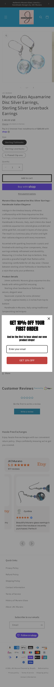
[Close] (48, 318)
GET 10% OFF (27, 360)
